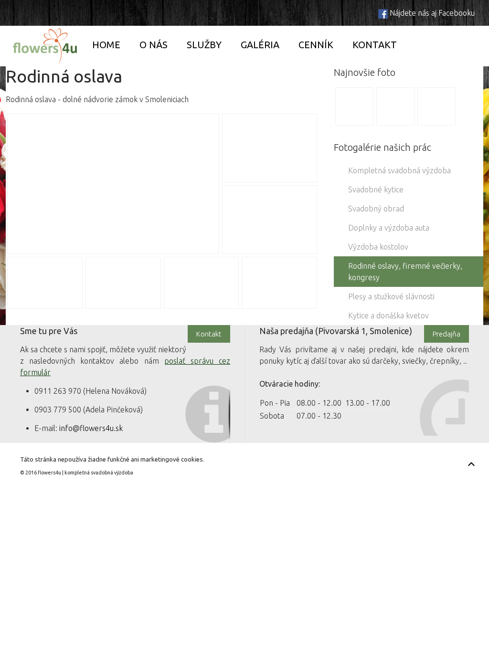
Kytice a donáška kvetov (388, 315)
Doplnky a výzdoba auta (388, 227)
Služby (204, 44)
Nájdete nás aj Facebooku (432, 13)
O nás (153, 44)
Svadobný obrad (376, 208)
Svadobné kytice (376, 189)
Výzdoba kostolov (378, 246)
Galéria (260, 44)
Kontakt (374, 44)
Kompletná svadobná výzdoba (399, 170)
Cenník (315, 44)
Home (106, 44)
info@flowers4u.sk (91, 428)
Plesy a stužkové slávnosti (391, 296)
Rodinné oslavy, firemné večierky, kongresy (405, 272)
